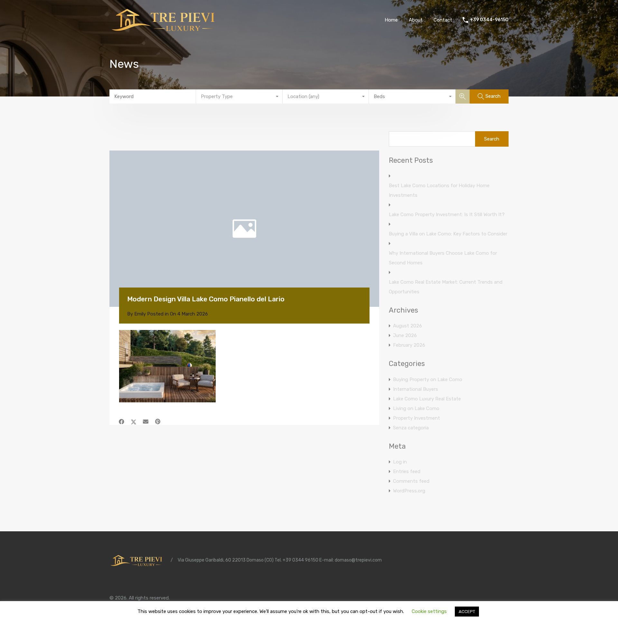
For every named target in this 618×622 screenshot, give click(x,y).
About (416, 20)
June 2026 (405, 335)
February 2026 (409, 345)
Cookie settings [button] (429, 611)
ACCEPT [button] (467, 611)
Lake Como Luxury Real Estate (427, 399)
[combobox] (239, 96)
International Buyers (415, 389)
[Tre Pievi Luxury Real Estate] (165, 31)
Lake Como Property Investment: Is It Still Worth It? (447, 214)
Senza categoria (411, 428)
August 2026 (407, 326)
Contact (443, 20)
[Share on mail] (145, 421)
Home (391, 20)
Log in (400, 462)
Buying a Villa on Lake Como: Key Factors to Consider (448, 234)
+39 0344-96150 (489, 20)
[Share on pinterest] (157, 421)
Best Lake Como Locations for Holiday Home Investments (439, 190)
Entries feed (406, 471)
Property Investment (416, 418)
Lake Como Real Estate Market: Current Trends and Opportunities (445, 287)
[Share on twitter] (133, 421)
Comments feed (411, 481)
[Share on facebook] (121, 421)
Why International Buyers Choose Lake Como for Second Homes (443, 258)
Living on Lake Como (416, 408)
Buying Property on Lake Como (427, 379)
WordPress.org (409, 491)
